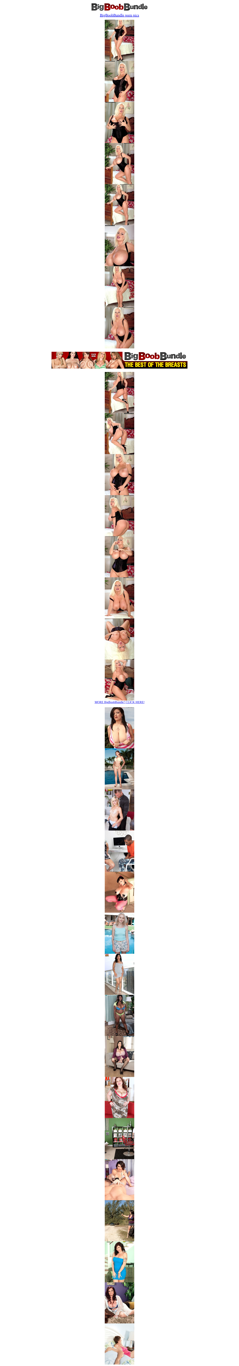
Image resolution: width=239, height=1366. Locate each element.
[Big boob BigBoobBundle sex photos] (119, 59)
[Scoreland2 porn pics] (119, 1240)
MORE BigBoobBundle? (120, 702)
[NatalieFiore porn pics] (119, 1076)
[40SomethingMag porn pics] (119, 1281)
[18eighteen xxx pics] (119, 829)
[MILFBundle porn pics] (119, 1363)
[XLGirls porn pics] (119, 1117)
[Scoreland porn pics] (119, 1199)
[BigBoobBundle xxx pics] (119, 788)
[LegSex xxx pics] (119, 993)
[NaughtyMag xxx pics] (119, 952)
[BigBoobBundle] (119, 9)
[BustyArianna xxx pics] (119, 747)
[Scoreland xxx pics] (119, 1034)
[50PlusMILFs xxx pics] (119, 870)
